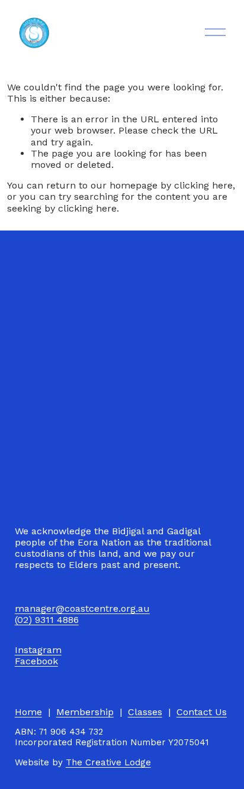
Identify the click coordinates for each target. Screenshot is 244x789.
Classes (145, 711)
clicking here (203, 185)
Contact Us (201, 711)
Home (28, 711)
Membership (85, 711)
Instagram (38, 649)
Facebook (36, 661)
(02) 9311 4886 (47, 619)
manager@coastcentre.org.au (82, 608)
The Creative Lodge (108, 763)
